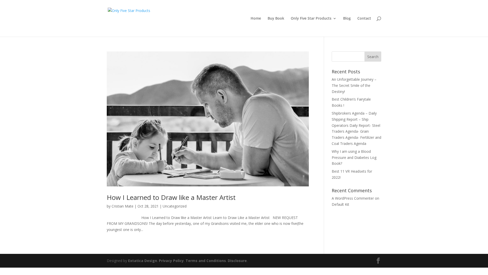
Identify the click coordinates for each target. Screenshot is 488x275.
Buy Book (276, 19)
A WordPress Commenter (353, 198)
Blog (347, 19)
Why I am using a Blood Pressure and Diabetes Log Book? (354, 157)
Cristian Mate (122, 206)
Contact (364, 19)
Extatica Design (142, 260)
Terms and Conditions (206, 260)
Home (256, 19)
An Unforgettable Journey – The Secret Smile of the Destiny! (354, 85)
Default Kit (340, 204)
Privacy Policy (171, 260)
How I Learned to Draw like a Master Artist (171, 197)
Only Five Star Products (311, 19)
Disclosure (237, 260)
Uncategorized (175, 206)
